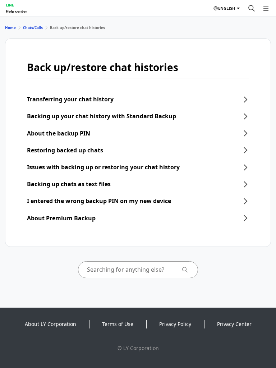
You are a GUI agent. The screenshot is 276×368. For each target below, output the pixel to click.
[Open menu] (266, 8)
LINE (10, 5)
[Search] (251, 8)
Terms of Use (117, 324)
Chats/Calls (33, 27)
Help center (16, 11)
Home (10, 27)
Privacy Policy (175, 324)
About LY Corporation (50, 324)
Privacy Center (234, 324)
